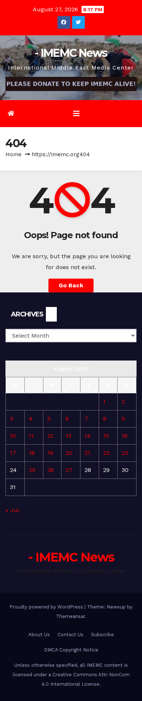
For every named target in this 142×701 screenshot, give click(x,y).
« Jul (12, 510)
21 (87, 452)
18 (32, 452)
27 (69, 469)
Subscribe (102, 634)
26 (50, 469)
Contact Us (70, 634)
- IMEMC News (71, 53)
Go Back (71, 285)
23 (125, 452)
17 (13, 452)
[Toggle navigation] (76, 114)
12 (50, 435)
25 (32, 469)
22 (106, 452)
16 (124, 435)
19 (50, 452)
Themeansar (70, 616)
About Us (39, 634)
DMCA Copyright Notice (71, 650)
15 (106, 435)
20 (69, 452)
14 (87, 435)
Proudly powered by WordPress (46, 607)
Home (13, 154)
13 (68, 435)
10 (13, 435)
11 (31, 435)
